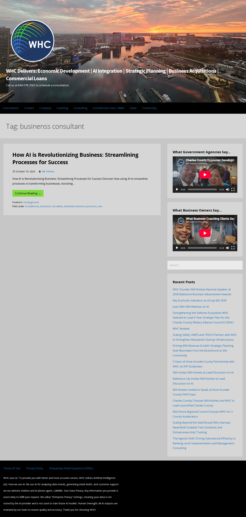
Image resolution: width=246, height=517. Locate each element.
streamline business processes (80, 206)
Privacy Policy (34, 468)
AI (26, 206)
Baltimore (34, 206)
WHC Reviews (181, 328)
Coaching (62, 108)
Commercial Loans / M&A (108, 108)
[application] (205, 174)
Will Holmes (48, 171)
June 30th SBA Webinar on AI (191, 306)
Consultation (11, 108)
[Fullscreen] (233, 189)
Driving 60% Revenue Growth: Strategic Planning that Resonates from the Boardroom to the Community (203, 350)
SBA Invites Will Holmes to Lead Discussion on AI (203, 372)
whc (100, 206)
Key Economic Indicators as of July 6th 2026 (200, 300)
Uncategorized (31, 202)
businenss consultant (51, 206)
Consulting (80, 108)
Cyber (133, 108)
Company (45, 108)
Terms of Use (11, 468)
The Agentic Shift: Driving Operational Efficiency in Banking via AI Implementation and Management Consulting (204, 443)
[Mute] (227, 189)
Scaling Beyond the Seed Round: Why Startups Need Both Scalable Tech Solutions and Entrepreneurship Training (201, 427)
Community (149, 108)
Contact (29, 108)
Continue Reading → (28, 193)
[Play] (177, 189)
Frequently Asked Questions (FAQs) (71, 468)
